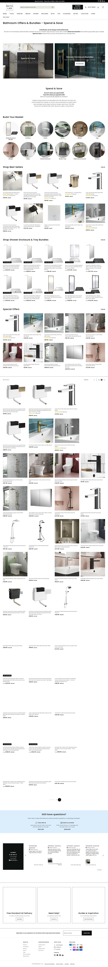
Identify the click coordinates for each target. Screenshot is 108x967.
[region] (64, 855)
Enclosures (44, 13)
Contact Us (54, 919)
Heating (75, 13)
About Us (25, 944)
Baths (53, 13)
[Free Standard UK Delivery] (19, 900)
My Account (41, 950)
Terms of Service (26, 954)
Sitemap (72, 964)
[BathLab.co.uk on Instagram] (55, 955)
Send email (67, 829)
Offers (93, 13)
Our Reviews (26, 946)
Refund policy (26, 956)
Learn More (19, 919)
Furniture (20, 13)
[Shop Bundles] (80, 60)
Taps (58, 13)
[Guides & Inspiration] (88, 900)
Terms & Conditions (49, 964)
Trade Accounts (42, 944)
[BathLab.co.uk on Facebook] (57, 955)
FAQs (24, 952)
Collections (84, 13)
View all (103, 167)
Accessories (66, 13)
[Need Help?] (54, 900)
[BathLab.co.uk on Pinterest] (60, 955)
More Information (88, 919)
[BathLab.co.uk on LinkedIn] (62, 955)
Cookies (67, 964)
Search (40, 946)
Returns (25, 950)
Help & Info (6, 17)
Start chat (41, 829)
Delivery (25, 948)
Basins (5, 13)
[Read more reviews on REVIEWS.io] (13, 860)
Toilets (12, 13)
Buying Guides (42, 948)
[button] (12, 196)
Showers (35, 13)
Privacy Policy (59, 964)
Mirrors (27, 13)
